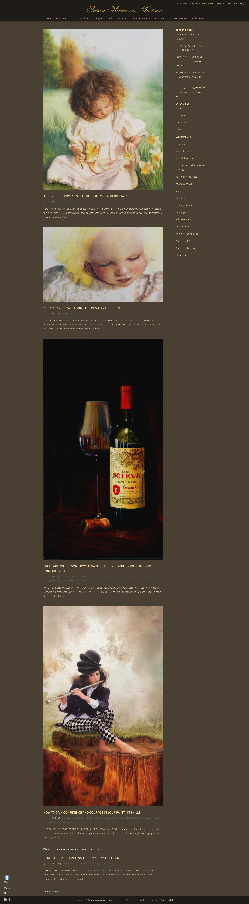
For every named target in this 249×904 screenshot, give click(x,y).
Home (49, 18)
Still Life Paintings (67, 581)
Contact (232, 3)
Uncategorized (66, 201)
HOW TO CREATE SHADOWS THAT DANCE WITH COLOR (81, 858)
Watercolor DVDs (80, 581)
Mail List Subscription (191, 3)
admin (48, 201)
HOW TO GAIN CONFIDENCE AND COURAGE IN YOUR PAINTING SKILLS (91, 812)
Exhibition (96, 576)
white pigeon (65, 822)
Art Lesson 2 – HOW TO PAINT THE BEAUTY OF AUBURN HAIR (85, 307)
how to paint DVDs (151, 576)
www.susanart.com (101, 900)
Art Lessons (74, 576)
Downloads (83, 576)
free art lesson (106, 576)
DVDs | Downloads (80, 18)
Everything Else (96, 863)
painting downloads (148, 818)
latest (178, 191)
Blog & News (180, 18)
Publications (162, 18)
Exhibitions (197, 18)
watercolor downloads (187, 233)
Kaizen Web (167, 900)
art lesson (65, 576)
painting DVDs (55, 581)
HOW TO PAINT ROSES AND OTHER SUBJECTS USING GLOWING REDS (189, 61)
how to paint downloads (135, 576)
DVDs (90, 576)
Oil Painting (136, 818)
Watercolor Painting (185, 248)
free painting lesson (119, 576)
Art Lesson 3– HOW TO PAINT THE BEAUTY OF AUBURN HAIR (85, 196)
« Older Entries (50, 890)
